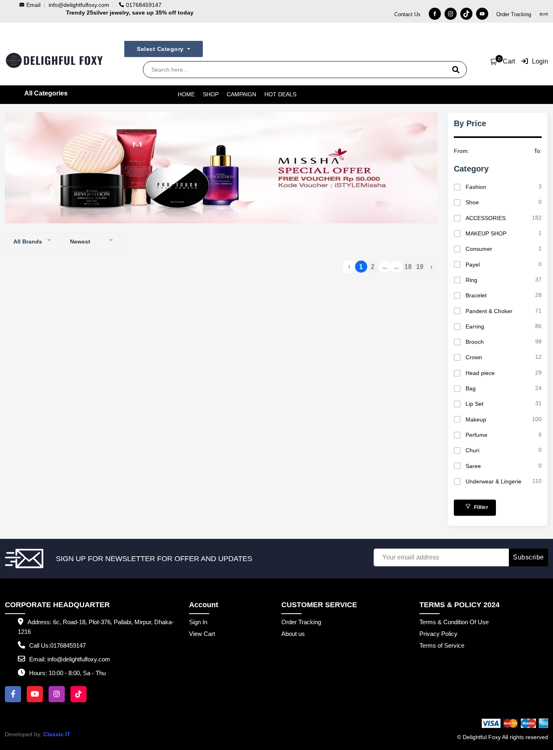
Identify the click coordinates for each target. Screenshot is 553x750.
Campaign (241, 94)
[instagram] (57, 694)
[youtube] (35, 694)
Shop (211, 94)
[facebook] (13, 694)
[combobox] (31, 241)
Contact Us (407, 14)
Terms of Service (441, 645)
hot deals (280, 94)
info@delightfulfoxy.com (79, 5)
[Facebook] (435, 14)
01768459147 (68, 645)
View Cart (202, 633)
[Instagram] (451, 14)
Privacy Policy (438, 633)
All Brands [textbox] (27, 241)
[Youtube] (482, 14)
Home (186, 94)
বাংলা (543, 14)
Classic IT (56, 734)
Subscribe (528, 557)
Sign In (198, 622)
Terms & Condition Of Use (454, 622)
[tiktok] (78, 694)
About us (293, 633)
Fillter (480, 507)
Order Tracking (513, 14)
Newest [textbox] (80, 241)
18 (408, 266)
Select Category (161, 49)
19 (419, 266)
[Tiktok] (466, 14)
